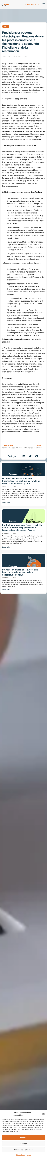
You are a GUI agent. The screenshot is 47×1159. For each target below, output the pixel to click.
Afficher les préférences (23, 1150)
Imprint (29, 1155)
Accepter (23, 1138)
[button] (44, 1114)
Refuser (23, 1144)
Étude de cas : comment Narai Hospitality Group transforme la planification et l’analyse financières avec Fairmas (22, 528)
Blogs (6, 26)
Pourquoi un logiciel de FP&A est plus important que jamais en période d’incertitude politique (20, 572)
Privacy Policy (20, 1155)
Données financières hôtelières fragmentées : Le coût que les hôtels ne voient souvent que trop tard (21, 481)
